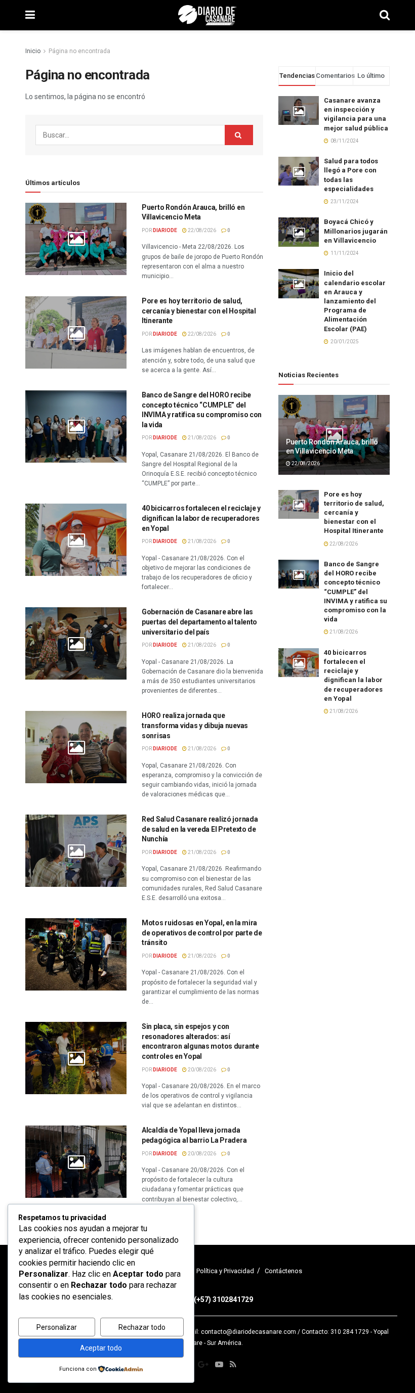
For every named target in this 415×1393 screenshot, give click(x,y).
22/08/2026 (201, 230)
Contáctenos (283, 1271)
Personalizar (56, 1327)
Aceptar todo (101, 1348)
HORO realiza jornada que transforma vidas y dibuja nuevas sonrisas (195, 725)
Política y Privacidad (225, 1271)
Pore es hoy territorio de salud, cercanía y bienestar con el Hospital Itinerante (199, 311)
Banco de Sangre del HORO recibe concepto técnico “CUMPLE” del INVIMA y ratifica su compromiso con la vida (355, 591)
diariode (165, 230)
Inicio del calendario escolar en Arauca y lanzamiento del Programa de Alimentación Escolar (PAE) (355, 300)
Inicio (32, 51)
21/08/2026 (201, 437)
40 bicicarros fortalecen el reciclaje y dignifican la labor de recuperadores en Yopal (201, 518)
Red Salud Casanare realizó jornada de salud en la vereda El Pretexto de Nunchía (200, 829)
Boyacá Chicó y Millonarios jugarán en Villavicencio (356, 231)
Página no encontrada (79, 51)
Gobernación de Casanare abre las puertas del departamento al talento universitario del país (199, 622)
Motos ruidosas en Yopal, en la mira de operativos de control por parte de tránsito (202, 933)
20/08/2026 (201, 1069)
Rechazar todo (141, 1327)
